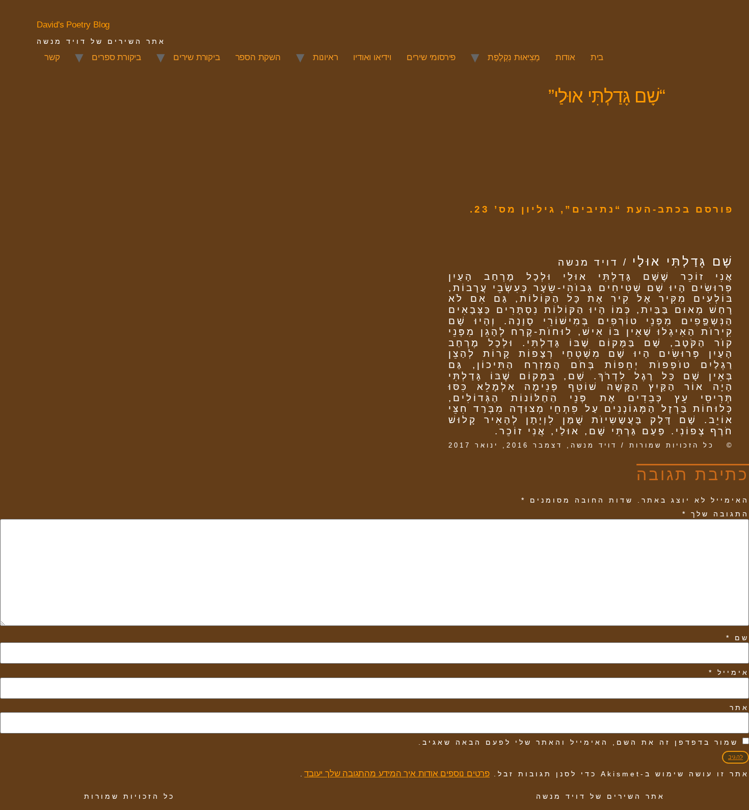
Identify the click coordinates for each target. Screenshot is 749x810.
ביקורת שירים (196, 57)
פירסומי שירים (431, 57)
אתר (739, 707)
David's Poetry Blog (73, 25)
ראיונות (325, 57)
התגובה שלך (715, 513)
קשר (52, 57)
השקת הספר (258, 57)
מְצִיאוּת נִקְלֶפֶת (514, 57)
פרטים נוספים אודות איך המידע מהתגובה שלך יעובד (397, 773)
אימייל (729, 672)
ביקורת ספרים (116, 57)
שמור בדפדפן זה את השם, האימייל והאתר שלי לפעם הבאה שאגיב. (578, 742)
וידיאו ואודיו (372, 57)
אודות (565, 57)
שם (737, 637)
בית (597, 57)
